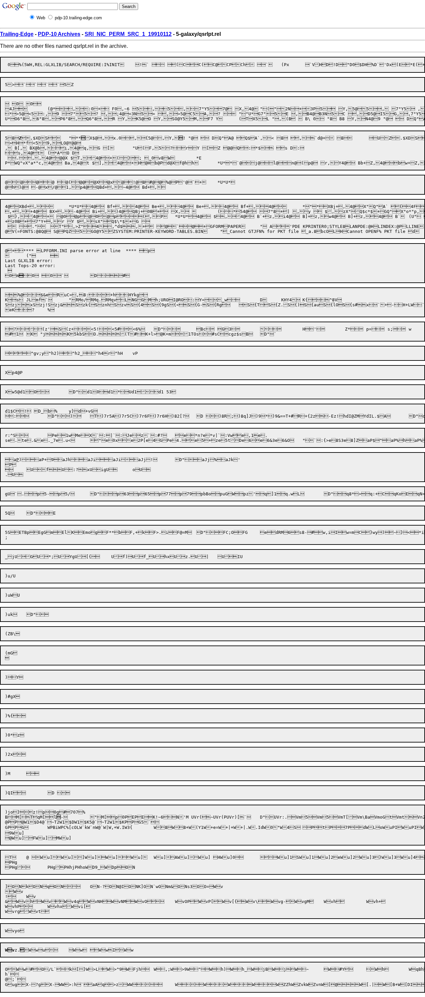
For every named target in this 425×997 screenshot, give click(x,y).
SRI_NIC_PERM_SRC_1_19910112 (128, 34)
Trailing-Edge (17, 34)
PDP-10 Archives (59, 34)
